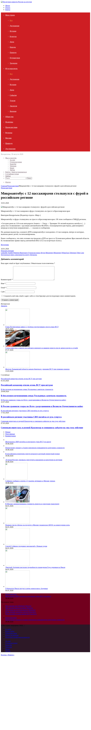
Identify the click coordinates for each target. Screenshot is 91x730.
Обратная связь (11, 633)
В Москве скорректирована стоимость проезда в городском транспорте (32, 504)
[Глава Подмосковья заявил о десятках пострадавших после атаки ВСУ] (17, 325)
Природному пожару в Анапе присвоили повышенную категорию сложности (35, 448)
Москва (8, 138)
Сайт (3, 292)
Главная (4, 186)
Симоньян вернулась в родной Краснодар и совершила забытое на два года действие (42, 427)
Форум (8, 182)
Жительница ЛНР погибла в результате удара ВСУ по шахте (28, 442)
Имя (3, 283)
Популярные (10, 434)
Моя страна (10, 15)
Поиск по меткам (11, 635)
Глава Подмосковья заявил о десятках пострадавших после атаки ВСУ (32, 327)
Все (11, 20)
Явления (13, 111)
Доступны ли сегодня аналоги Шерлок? (20, 610)
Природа (13, 52)
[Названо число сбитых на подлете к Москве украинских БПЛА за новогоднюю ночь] (17, 523)
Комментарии (10, 436)
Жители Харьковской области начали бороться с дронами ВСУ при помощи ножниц (37, 369)
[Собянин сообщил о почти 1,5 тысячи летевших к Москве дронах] (16, 479)
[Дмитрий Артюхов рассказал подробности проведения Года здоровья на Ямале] (17, 565)
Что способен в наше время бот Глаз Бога (21, 614)
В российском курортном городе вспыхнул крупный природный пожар (32, 454)
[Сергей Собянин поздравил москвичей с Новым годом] (17, 544)
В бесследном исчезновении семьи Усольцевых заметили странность (33, 395)
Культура (13, 36)
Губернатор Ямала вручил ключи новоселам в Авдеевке (26, 588)
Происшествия (11, 127)
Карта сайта (9, 631)
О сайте (8, 629)
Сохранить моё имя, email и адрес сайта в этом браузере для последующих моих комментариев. (40, 296)
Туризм (12, 101)
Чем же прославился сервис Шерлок (19, 608)
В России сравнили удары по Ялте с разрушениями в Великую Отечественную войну (42, 406)
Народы (13, 47)
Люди (12, 42)
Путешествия (15, 58)
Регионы (8, 133)
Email (3, 288)
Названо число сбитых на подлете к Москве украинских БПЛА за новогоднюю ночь (37, 525)
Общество (9, 117)
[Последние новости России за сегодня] (16, 2)
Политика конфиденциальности (17, 637)
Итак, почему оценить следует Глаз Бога (20, 612)
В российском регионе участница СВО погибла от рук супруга (31, 417)
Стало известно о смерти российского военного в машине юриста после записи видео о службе (41, 348)
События (13, 95)
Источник (5, 245)
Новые (7, 432)
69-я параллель (11, 68)
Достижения (14, 26)
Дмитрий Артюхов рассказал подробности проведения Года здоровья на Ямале (35, 567)
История (13, 31)
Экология (13, 106)
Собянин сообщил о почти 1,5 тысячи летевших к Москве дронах (30, 481)
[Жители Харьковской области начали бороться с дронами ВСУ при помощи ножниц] (17, 367)
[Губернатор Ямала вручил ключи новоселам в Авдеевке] (17, 586)
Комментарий (7, 280)
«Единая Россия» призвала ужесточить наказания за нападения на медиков (33, 460)
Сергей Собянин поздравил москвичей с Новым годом (26, 546)
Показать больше (7, 251)
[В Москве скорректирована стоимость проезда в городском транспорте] (17, 502)
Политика (9, 122)
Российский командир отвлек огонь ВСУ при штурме (27, 385)
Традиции (13, 63)
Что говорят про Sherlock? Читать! (18, 606)
